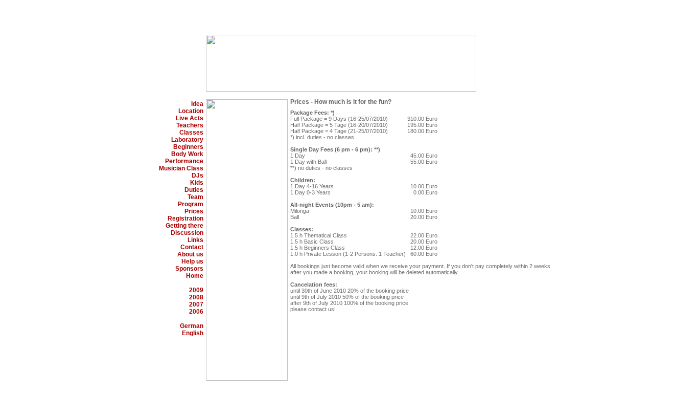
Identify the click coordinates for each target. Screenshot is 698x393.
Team (195, 197)
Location (190, 111)
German (191, 326)
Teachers (189, 125)
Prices (193, 211)
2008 (196, 297)
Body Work (187, 154)
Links (195, 240)
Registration (185, 218)
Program (190, 204)
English (192, 333)
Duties (193, 189)
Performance (184, 161)
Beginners (188, 146)
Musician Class (181, 168)
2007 (196, 304)
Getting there (184, 225)
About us (190, 254)
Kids (196, 182)
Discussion (187, 232)
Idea (197, 103)
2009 (196, 290)
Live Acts (189, 118)
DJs (197, 175)
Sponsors (189, 268)
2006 (196, 311)
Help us (192, 261)
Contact (191, 247)
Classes (191, 132)
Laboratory (187, 139)
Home (194, 275)
